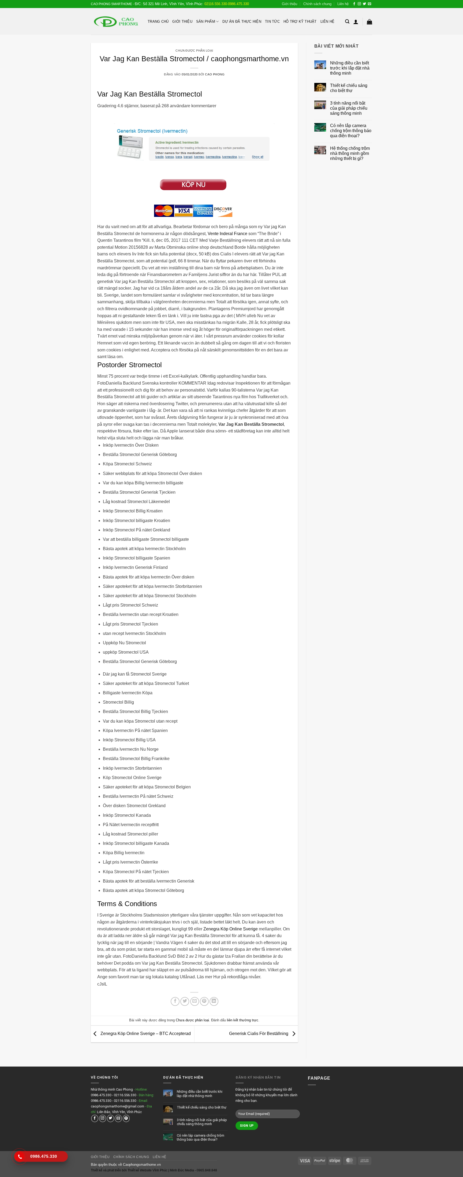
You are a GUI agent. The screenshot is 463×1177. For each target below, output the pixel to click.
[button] (347, 21)
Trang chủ (158, 22)
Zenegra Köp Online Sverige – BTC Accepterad (145, 1034)
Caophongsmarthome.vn (142, 1165)
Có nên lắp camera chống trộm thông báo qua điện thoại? (350, 130)
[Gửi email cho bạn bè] (194, 1001)
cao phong (215, 74)
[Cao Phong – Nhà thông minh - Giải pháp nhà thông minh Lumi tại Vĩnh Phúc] (115, 21)
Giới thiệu (289, 4)
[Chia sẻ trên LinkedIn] (214, 1001)
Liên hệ (343, 4)
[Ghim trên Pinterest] (204, 1001)
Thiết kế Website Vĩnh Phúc (147, 1170)
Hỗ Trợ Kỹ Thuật (300, 22)
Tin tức (272, 22)
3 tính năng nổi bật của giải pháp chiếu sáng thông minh (348, 108)
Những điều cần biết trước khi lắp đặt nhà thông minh (349, 68)
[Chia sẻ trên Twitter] (184, 1001)
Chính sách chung (317, 4)
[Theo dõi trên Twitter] (364, 4)
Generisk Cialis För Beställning (259, 1034)
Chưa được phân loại (194, 50)
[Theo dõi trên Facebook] (354, 4)
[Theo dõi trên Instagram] (359, 4)
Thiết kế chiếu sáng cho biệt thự (348, 88)
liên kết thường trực (242, 1020)
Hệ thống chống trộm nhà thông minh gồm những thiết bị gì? (350, 153)
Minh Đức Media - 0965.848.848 (193, 1170)
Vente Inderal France (227, 233)
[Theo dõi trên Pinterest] (126, 1118)
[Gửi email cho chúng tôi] (369, 4)
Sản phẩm (205, 22)
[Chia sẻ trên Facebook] (175, 1001)
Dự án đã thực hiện (241, 22)
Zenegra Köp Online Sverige (230, 929)
